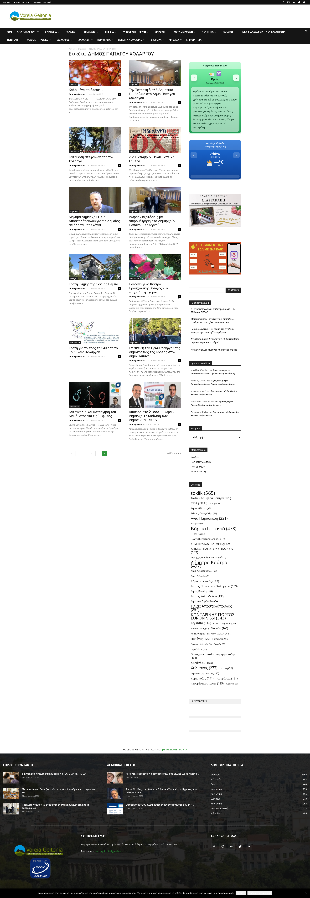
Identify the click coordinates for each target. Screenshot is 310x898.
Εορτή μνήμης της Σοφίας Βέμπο (93, 284)
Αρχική (72, 49)
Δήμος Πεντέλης (202, 591)
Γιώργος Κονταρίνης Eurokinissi (208, 538)
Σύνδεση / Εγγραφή (42, 2)
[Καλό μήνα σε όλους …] (95, 73)
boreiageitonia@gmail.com (109, 851)
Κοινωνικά (74, 151)
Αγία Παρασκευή (26, 31)
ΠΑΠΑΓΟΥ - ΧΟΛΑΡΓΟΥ (219, 634)
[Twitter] (299, 2)
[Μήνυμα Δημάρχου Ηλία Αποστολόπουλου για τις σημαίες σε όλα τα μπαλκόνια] (95, 200)
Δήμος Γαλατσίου (200, 576)
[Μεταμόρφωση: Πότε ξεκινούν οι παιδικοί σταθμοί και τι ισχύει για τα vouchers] (11, 793)
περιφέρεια (227, 678)
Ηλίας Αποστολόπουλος (211, 607)
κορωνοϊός (202, 678)
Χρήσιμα (174, 39)
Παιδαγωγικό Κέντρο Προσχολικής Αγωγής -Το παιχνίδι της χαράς (148, 288)
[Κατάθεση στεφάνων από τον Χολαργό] (95, 140)
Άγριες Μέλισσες (201, 508)
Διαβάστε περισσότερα (260, 893)
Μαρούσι (160, 31)
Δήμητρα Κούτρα (77, 94)
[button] (306, 32)
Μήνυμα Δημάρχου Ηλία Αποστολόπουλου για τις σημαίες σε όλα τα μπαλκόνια (94, 221)
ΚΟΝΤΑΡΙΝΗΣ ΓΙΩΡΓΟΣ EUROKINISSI (213, 616)
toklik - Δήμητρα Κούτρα (211, 498)
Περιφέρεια (104, 39)
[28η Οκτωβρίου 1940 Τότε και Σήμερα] (155, 140)
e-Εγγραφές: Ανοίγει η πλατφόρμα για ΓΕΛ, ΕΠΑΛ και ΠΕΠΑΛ (213, 311)
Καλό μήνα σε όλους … (86, 90)
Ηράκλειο (90, 31)
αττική (226, 668)
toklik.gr (199, 503)
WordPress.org (198, 471)
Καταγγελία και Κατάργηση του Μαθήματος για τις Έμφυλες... (92, 414)
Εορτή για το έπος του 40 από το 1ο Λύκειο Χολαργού (93, 350)
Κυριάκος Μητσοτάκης (224, 623)
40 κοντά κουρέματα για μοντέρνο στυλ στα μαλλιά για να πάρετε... (162, 774)
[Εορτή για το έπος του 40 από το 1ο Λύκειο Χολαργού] (95, 331)
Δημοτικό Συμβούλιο (204, 601)
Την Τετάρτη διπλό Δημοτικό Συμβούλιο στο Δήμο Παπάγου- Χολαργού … (152, 94)
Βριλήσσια (51, 31)
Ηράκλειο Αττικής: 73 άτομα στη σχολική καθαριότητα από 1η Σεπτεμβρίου (212, 331)
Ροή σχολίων (198, 466)
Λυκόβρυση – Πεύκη (134, 31)
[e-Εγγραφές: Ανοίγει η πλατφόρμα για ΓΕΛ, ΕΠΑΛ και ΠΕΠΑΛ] (11, 777)
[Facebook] (283, 2)
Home (9, 31)
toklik (203, 493)
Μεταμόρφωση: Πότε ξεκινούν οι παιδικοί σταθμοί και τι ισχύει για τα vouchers (212, 321)
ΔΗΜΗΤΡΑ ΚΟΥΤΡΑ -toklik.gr (211, 544)
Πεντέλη (12, 39)
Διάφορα (156, 39)
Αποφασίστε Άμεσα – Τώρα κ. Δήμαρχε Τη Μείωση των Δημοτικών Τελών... (152, 416)
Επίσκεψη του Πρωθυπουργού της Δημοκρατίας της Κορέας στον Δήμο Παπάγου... (154, 352)
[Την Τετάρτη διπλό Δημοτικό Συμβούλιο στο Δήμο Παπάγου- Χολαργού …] (155, 73)
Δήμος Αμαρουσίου (204, 570)
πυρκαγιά (232, 684)
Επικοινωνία (194, 39)
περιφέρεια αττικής (207, 683)
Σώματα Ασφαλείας (130, 39)
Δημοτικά (134, 84)
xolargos (214, 503)
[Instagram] (288, 2)
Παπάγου (73, 279)
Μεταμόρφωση (183, 31)
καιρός (212, 673)
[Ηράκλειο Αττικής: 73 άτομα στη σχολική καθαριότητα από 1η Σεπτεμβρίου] (11, 808)
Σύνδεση (195, 457)
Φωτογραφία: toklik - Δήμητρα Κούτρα (213, 656)
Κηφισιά (109, 31)
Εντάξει (240, 893)
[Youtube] (304, 2)
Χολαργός (63, 39)
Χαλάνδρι (84, 39)
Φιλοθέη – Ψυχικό (37, 39)
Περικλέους (199, 649)
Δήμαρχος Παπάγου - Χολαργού (208, 557)
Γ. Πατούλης (198, 534)
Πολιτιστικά (75, 342)
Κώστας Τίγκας (200, 628)
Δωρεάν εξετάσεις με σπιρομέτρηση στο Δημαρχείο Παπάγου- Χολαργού (152, 221)
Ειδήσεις (73, 84)
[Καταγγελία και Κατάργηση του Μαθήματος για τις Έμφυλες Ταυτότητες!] (95, 395)
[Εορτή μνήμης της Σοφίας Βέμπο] (95, 267)
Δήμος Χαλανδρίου (207, 596)
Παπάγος (227, 31)
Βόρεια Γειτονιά (213, 528)
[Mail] (293, 2)
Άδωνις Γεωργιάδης (204, 513)
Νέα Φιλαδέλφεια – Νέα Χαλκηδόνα (263, 31)
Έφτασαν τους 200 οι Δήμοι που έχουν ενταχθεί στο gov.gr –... (160, 804)
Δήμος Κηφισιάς (205, 581)
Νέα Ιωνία (208, 31)
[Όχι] (306, 893)
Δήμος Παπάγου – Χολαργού (214, 586)
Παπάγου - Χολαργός (201, 644)
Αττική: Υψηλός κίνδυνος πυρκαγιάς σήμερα (214, 350)
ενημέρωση (197, 673)
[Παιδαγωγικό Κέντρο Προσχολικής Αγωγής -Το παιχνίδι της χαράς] (155, 267)
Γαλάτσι (70, 31)
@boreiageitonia (174, 749)
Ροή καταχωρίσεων (201, 461)
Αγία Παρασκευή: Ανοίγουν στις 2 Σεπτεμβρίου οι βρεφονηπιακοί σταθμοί (215, 341)
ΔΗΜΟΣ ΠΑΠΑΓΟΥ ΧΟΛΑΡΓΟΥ (212, 550)
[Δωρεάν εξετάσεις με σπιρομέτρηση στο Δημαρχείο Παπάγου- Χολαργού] (155, 200)
